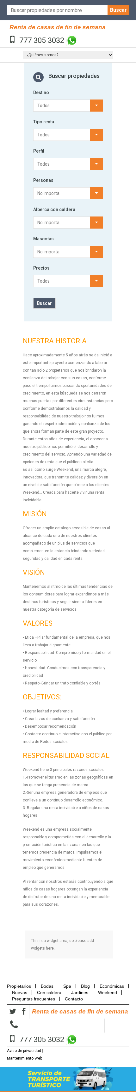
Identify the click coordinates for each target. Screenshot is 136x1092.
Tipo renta (43, 121)
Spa (67, 986)
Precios (41, 268)
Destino (41, 92)
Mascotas (43, 238)
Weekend (107, 992)
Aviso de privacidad (24, 1050)
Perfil (38, 151)
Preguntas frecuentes (33, 999)
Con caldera (49, 992)
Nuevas (19, 992)
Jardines (79, 992)
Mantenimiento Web (24, 1058)
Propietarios (21, 986)
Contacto (74, 999)
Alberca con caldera (54, 209)
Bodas (47, 986)
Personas (43, 180)
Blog (85, 986)
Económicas (112, 986)
